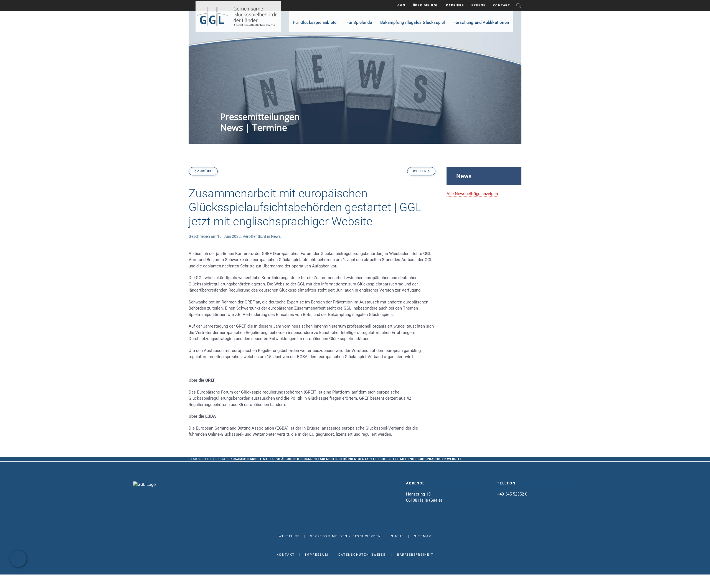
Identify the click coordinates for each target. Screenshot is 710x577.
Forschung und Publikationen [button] (481, 22)
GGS (401, 5)
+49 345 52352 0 (512, 494)
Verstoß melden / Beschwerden (345, 536)
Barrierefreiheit (415, 554)
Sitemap (422, 536)
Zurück (204, 171)
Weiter (420, 171)
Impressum (316, 554)
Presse (478, 5)
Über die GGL (426, 5)
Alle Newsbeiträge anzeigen (472, 193)
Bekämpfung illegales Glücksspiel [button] (412, 22)
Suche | (402, 536)
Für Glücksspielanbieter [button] (315, 22)
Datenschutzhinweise (362, 554)
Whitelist (289, 536)
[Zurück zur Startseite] (238, 16)
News (276, 236)
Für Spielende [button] (359, 22)
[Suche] (518, 5)
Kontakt (501, 5)
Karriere (455, 5)
